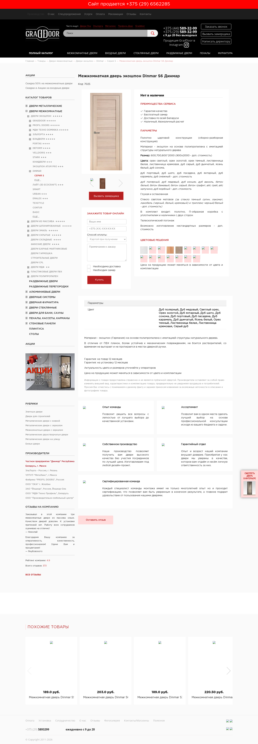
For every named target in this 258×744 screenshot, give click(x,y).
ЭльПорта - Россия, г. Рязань (41, 471)
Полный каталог (41, 53)
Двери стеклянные (43, 308)
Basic (36, 212)
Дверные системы (42, 297)
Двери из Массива (42, 221)
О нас (51, 14)
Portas (37, 144)
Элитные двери (33, 412)
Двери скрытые (40, 235)
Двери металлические (45, 106)
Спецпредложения (69, 14)
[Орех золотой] (170, 250)
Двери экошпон (41, 116)
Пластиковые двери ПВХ (46, 272)
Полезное (159, 720)
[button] (228, 671)
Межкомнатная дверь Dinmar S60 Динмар (105, 697)
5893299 (37, 729)
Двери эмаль (39, 231)
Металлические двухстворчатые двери (46, 435)
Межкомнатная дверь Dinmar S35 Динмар (159, 697)
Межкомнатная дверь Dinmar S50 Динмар (214, 697)
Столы (34, 334)
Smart (36, 189)
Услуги (88, 14)
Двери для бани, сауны (46, 313)
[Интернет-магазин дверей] (42, 34)
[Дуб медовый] (152, 248)
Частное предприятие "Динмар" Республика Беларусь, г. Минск (49, 464)
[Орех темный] (170, 257)
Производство (35, 14)
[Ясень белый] (161, 257)
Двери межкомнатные (45, 111)
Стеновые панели (42, 324)
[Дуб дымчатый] (152, 257)
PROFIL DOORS (41, 125)
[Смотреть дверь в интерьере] (249, 483)
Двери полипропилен (44, 276)
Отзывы (131, 14)
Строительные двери (44, 258)
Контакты (145, 14)
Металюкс (110, 25)
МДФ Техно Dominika (45, 130)
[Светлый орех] (161, 248)
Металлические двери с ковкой (42, 421)
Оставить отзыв (96, 520)
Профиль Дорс (125, 25)
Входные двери (115, 53)
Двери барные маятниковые (49, 249)
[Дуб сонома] (196, 248)
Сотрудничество (65, 720)
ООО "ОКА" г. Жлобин (38, 484)
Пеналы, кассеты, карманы (49, 318)
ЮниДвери (39, 162)
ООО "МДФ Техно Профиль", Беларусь (47, 493)
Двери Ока (85, 25)
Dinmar (37, 171)
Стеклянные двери (146, 53)
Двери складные (41, 240)
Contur (37, 208)
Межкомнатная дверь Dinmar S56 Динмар (51, 697)
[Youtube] (231, 721)
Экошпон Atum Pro (45, 167)
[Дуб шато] (187, 248)
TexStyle (38, 203)
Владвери (39, 139)
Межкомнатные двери (82, 53)
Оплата (100, 14)
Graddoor (140, 25)
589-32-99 (180, 28)
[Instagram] (227, 721)
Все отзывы (33, 575)
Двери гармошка (41, 253)
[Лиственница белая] (179, 257)
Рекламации (115, 14)
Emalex (37, 199)
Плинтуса (36, 329)
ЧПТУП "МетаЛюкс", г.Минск (41, 475)
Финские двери (40, 244)
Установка (45, 720)
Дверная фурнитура (44, 302)
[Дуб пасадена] (214, 248)
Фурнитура (225, 53)
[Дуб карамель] (143, 257)
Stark (36, 157)
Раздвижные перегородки (48, 287)
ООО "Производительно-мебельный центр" (49, 498)
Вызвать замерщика (106, 196)
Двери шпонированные (46, 226)
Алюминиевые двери (44, 292)
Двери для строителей (37, 416)
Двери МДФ (37, 267)
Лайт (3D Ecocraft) (45, 185)
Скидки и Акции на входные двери (47, 88)
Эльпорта (98, 25)
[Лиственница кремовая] (187, 257)
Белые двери (32, 444)
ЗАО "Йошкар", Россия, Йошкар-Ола (45, 489)
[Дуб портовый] (205, 248)
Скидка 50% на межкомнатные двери (48, 84)
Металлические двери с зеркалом (43, 426)
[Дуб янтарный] (179, 250)
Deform (37, 148)
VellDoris (39, 153)
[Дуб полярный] (143, 250)
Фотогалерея (112, 720)
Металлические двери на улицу (42, 439)
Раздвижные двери (179, 53)
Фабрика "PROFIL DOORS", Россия (44, 480)
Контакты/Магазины (136, 720)
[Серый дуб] (196, 257)
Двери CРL (37, 263)
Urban (37, 194)
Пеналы (205, 53)
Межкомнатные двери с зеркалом (44, 430)
